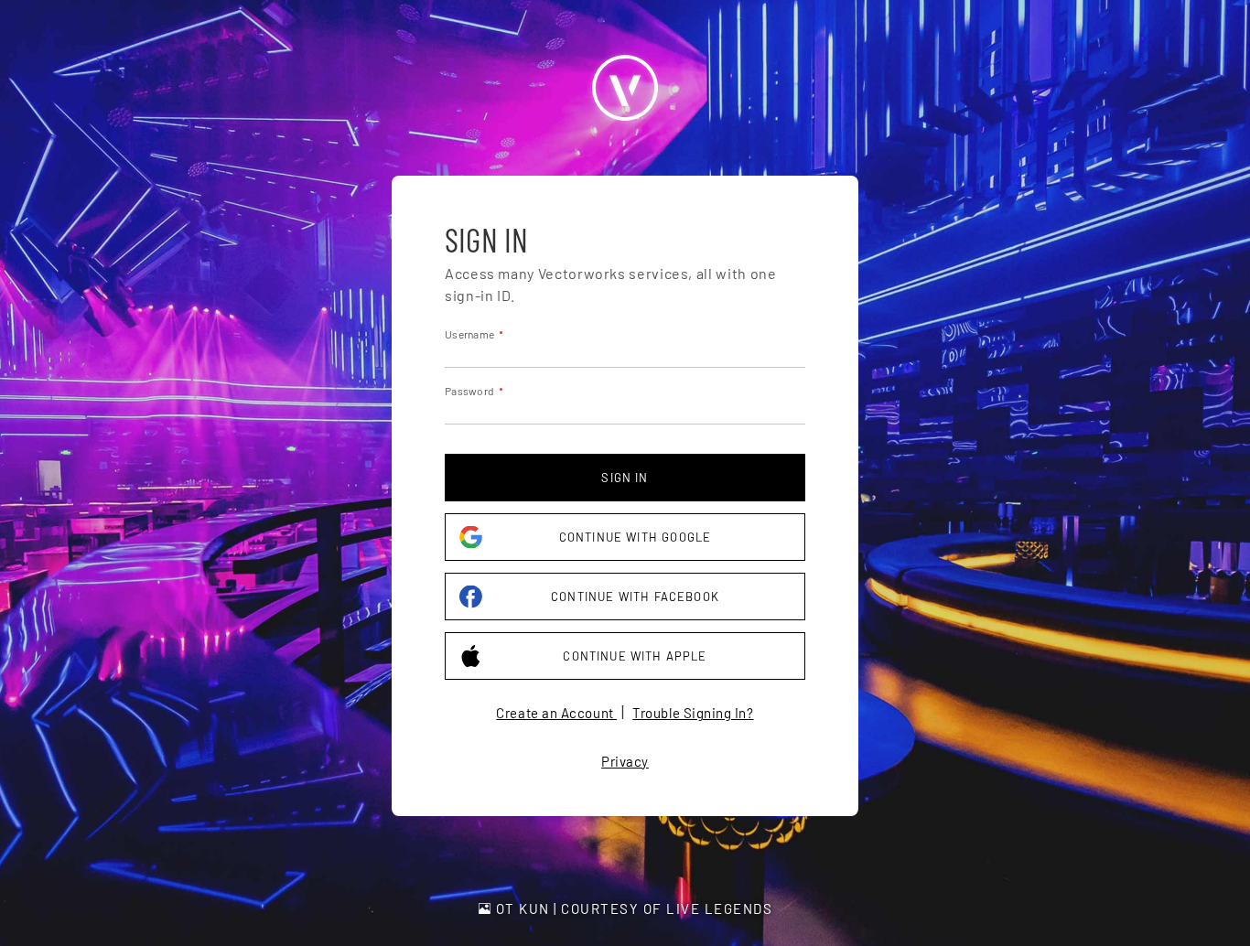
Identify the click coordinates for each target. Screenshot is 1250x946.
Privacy (625, 761)
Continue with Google (635, 537)
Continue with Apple (634, 656)
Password (469, 390)
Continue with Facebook (635, 596)
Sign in (624, 477)
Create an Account (556, 712)
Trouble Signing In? (692, 712)
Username (469, 334)
